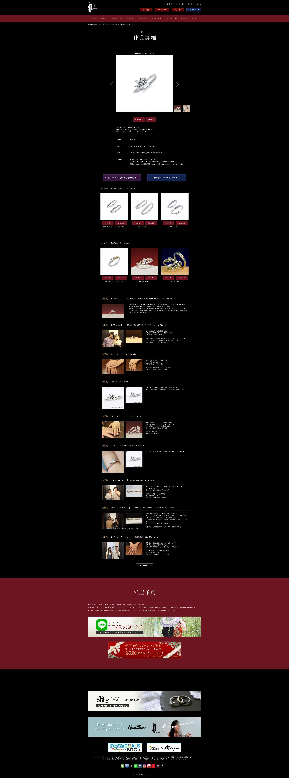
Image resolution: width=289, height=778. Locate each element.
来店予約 (162, 759)
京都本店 (178, 757)
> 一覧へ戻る (144, 565)
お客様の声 (169, 4)
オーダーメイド (142, 18)
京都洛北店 (185, 757)
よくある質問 (180, 4)
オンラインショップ (180, 759)
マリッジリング (137, 757)
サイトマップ (170, 759)
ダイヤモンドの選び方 (109, 759)
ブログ (194, 18)
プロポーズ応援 (171, 18)
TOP (94, 18)
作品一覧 (130, 18)
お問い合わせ (154, 759)
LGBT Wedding (157, 18)
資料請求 (146, 759)
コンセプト (104, 18)
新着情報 (190, 4)
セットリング (116, 757)
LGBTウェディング (158, 757)
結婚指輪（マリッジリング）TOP (98, 25)
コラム (199, 4)
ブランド (108, 757)
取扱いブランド (117, 18)
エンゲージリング (126, 757)
